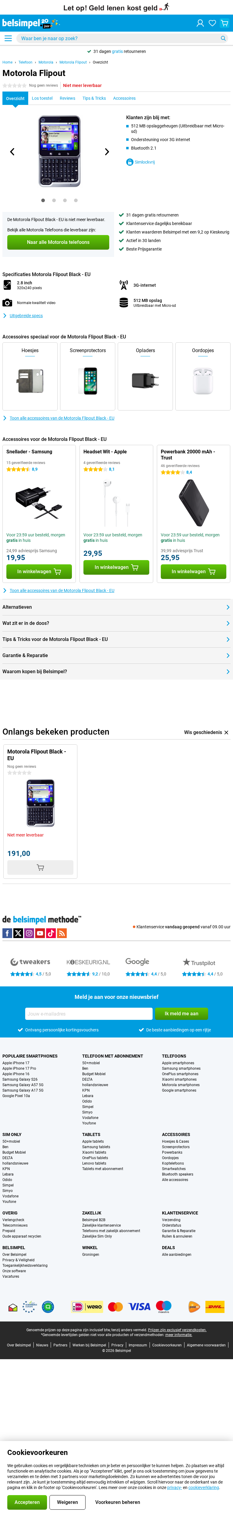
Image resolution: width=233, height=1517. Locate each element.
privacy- (174, 1487)
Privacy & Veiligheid (18, 1260)
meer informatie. (178, 1335)
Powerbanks (172, 1152)
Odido (87, 1101)
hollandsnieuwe (95, 1085)
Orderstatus (171, 1225)
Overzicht (100, 62)
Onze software (14, 1271)
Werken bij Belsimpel (89, 1345)
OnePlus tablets (95, 1158)
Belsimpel (13, 1247)
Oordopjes (170, 1158)
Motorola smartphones (181, 1085)
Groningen (90, 1254)
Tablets (91, 1134)
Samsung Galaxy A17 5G (22, 1090)
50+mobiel (91, 1063)
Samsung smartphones (181, 1068)
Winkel (90, 1247)
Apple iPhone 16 (15, 1074)
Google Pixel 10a (16, 1096)
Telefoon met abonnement (112, 1056)
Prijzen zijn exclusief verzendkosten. (177, 1330)
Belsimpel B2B (93, 1220)
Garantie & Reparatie (178, 1231)
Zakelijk (91, 1212)
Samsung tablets (96, 1147)
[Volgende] (106, 152)
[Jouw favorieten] (212, 23)
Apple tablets (93, 1141)
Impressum (138, 1345)
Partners (60, 1345)
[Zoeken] (223, 38)
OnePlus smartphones (180, 1074)
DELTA (87, 1079)
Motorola (46, 62)
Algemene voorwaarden (206, 1345)
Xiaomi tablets (94, 1152)
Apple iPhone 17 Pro (19, 1068)
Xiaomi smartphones (179, 1079)
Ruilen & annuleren (177, 1236)
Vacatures (10, 1276)
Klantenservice (180, 1212)
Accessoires (176, 1134)
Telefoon (25, 62)
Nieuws (42, 1345)
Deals (168, 1247)
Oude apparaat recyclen (21, 1236)
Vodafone (90, 1118)
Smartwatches (174, 1169)
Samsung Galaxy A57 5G (22, 1085)
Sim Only (12, 1134)
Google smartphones (179, 1090)
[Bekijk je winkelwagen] (224, 23)
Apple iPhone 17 (15, 1063)
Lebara (87, 1096)
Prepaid (8, 1231)
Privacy (117, 1345)
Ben (85, 1068)
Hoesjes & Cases (175, 1141)
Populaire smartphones (30, 1056)
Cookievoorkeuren (167, 1345)
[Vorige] (12, 152)
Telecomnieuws (15, 1225)
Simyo (87, 1112)
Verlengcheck (13, 1220)
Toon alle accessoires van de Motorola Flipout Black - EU (62, 418)
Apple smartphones (178, 1063)
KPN (86, 1090)
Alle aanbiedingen (176, 1254)
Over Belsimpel (14, 1254)
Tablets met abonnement (102, 1169)
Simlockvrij (145, 162)
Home (7, 62)
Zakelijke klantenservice (101, 1225)
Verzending (171, 1220)
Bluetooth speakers (177, 1174)
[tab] (43, 200)
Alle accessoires (175, 1180)
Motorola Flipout (73, 62)
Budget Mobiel (94, 1074)
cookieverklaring (203, 1487)
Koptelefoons (173, 1163)
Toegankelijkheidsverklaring (25, 1265)
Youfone (89, 1123)
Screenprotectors (176, 1147)
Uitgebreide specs (26, 315)
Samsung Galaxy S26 (20, 1079)
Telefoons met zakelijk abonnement (111, 1231)
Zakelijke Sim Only (97, 1236)
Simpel (87, 1107)
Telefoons (174, 1056)
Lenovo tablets (94, 1163)
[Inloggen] (200, 23)
